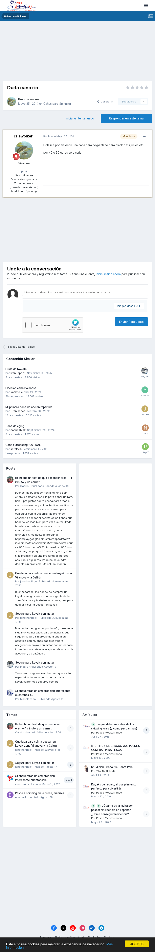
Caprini (24, 486)
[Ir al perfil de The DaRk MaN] (86, 768)
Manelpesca (28, 699)
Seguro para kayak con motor (34, 613)
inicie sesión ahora (108, 274)
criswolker (31, 99)
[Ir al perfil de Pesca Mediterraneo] (86, 726)
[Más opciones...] (145, 136)
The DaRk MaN (105, 771)
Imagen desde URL (129, 305)
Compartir (106, 101)
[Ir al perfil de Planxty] (145, 446)
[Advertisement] (77, 52)
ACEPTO (136, 943)
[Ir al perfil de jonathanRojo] (10, 575)
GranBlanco (17, 411)
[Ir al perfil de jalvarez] (144, 408)
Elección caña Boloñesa (20, 388)
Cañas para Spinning (57, 103)
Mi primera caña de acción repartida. (29, 407)
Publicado (50, 486)
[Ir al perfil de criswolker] (11, 101)
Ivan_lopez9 (17, 373)
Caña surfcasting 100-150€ (23, 444)
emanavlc (21, 797)
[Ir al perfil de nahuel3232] (145, 427)
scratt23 (15, 449)
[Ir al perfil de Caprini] (10, 479)
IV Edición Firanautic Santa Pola (112, 767)
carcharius (22, 784)
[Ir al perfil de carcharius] (10, 777)
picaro (24, 666)
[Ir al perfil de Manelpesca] (10, 692)
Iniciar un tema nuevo (80, 118)
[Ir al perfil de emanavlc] (10, 795)
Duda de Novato (16, 369)
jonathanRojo (28, 581)
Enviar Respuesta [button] (131, 321)
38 (25, 171)
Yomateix (16, 392)
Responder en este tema (126, 118)
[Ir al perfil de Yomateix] (144, 389)
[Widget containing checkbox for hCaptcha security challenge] (52, 325)
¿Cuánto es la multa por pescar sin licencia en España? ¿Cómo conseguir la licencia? (112, 810)
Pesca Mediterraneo (109, 732)
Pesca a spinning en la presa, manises (39, 793)
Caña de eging (14, 426)
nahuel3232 (18, 430)
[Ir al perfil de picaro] (144, 370)
